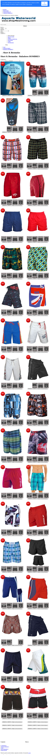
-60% (28, 686)
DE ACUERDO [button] (44, 3)
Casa (4, 47)
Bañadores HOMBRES (8, 49)
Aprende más (29, 4)
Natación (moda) (6, 48)
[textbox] (25, 24)
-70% (2, 63)
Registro (5, 9)
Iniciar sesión (6, 10)
